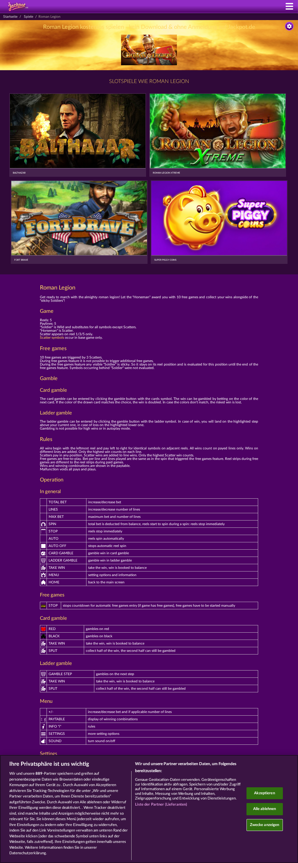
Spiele (28, 16)
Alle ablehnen (264, 809)
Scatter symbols (52, 337)
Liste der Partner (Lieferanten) (161, 804)
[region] (149, 809)
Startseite (10, 16)
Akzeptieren (264, 793)
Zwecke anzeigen (264, 825)
